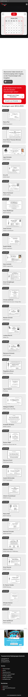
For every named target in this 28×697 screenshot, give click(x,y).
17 (19, 28)
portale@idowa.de (5, 661)
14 (11, 28)
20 (9, 30)
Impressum (5, 686)
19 (6, 30)
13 (8, 28)
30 (16, 32)
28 (11, 32)
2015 (14, 14)
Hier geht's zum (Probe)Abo (11, 101)
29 (14, 32)
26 (6, 32)
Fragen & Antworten (7, 677)
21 (11, 30)
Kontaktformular (7, 679)
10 (19, 25)
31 (19, 32)
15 (14, 28)
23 (16, 30)
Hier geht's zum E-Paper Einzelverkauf (13, 96)
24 (19, 30)
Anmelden (9, 81)
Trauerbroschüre (7, 672)
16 (16, 28)
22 (14, 30)
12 (6, 28)
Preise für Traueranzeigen (9, 674)
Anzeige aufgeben (7, 675)
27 (8, 32)
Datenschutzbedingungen (9, 687)
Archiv (4, 670)
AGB (4, 689)
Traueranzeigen (6, 668)
